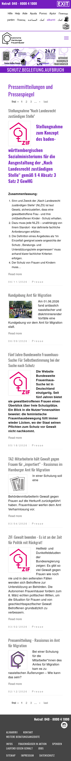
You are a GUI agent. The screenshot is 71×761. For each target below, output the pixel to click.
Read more (15, 274)
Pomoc (43, 13)
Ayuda (33, 13)
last (46, 101)
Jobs (41, 748)
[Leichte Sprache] (65, 26)
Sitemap (11, 755)
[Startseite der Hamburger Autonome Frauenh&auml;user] (13, 38)
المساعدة (32, 19)
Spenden (57, 744)
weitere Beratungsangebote (23, 737)
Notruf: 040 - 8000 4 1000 (19, 3)
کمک (42, 19)
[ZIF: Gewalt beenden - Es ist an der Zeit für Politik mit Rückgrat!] (19, 559)
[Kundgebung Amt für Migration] (20, 309)
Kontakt (28, 732)
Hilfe (10, 13)
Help (17, 13)
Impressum (27, 755)
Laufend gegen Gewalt (19, 748)
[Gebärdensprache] (66, 19)
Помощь (63, 13)
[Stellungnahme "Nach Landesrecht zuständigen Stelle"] (19, 133)
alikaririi (51, 19)
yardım (11, 19)
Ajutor (52, 13)
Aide (24, 13)
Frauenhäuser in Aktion (32, 744)
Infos (9, 744)
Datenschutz (47, 755)
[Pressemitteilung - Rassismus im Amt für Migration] (17, 659)
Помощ (21, 19)
